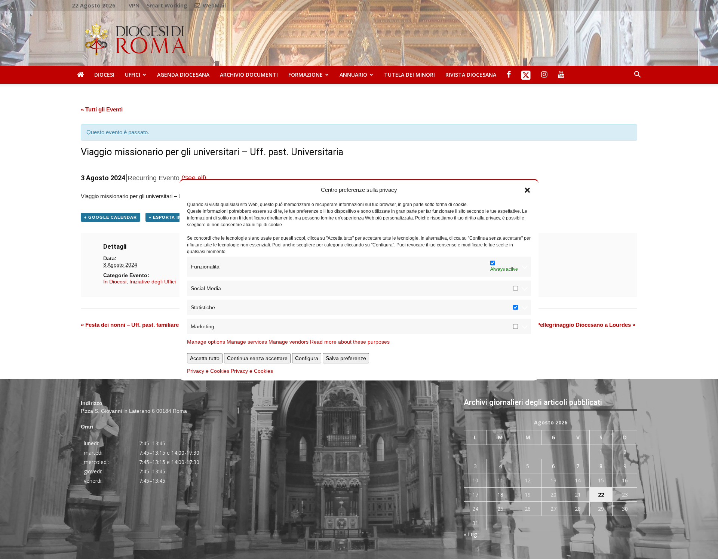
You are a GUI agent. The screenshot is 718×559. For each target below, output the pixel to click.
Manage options (206, 341)
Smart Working (167, 5)
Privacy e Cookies (208, 371)
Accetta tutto (205, 358)
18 (500, 494)
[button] (527, 189)
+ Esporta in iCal (171, 217)
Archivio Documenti (249, 74)
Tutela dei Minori (409, 74)
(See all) (193, 178)
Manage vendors (289, 341)
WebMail (213, 5)
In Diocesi (114, 282)
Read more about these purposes (350, 341)
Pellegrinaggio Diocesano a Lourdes (585, 325)
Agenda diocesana (183, 74)
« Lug (470, 534)
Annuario (353, 74)
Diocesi (104, 74)
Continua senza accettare (257, 358)
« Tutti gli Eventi (102, 109)
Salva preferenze (346, 358)
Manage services (247, 341)
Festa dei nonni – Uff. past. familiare (130, 325)
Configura (306, 358)
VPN (134, 5)
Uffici (132, 74)
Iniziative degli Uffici (152, 282)
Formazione (305, 74)
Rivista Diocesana (470, 74)
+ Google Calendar (110, 217)
